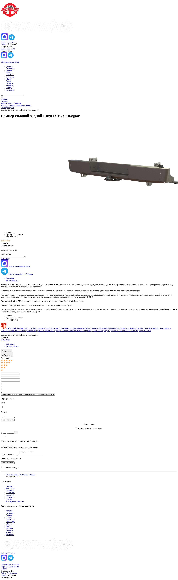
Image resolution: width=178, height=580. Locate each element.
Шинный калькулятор (10, 62)
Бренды (9, 532)
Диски (8, 526)
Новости (9, 486)
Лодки (8, 517)
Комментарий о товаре (10, 454)
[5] (9, 241)
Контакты (10, 497)
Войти (3, 42)
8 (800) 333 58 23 (8, 49)
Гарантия (9, 495)
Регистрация (12, 42)
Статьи (9, 499)
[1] (2, 241)
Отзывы (8, 352)
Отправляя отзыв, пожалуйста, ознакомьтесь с (28, 394)
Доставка (9, 490)
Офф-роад (10, 513)
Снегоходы (10, 522)
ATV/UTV (10, 519)
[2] (4, 241)
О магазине (10, 493)
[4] (7, 241)
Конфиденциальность (15, 501)
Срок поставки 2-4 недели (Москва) (20, 474)
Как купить (10, 488)
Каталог (9, 511)
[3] (5, 241)
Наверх (4, 569)
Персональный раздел (10, 567)
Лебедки (9, 528)
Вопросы (8, 356)
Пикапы (9, 515)
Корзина (4, 44)
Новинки (9, 530)
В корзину (5, 259)
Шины (8, 524)
